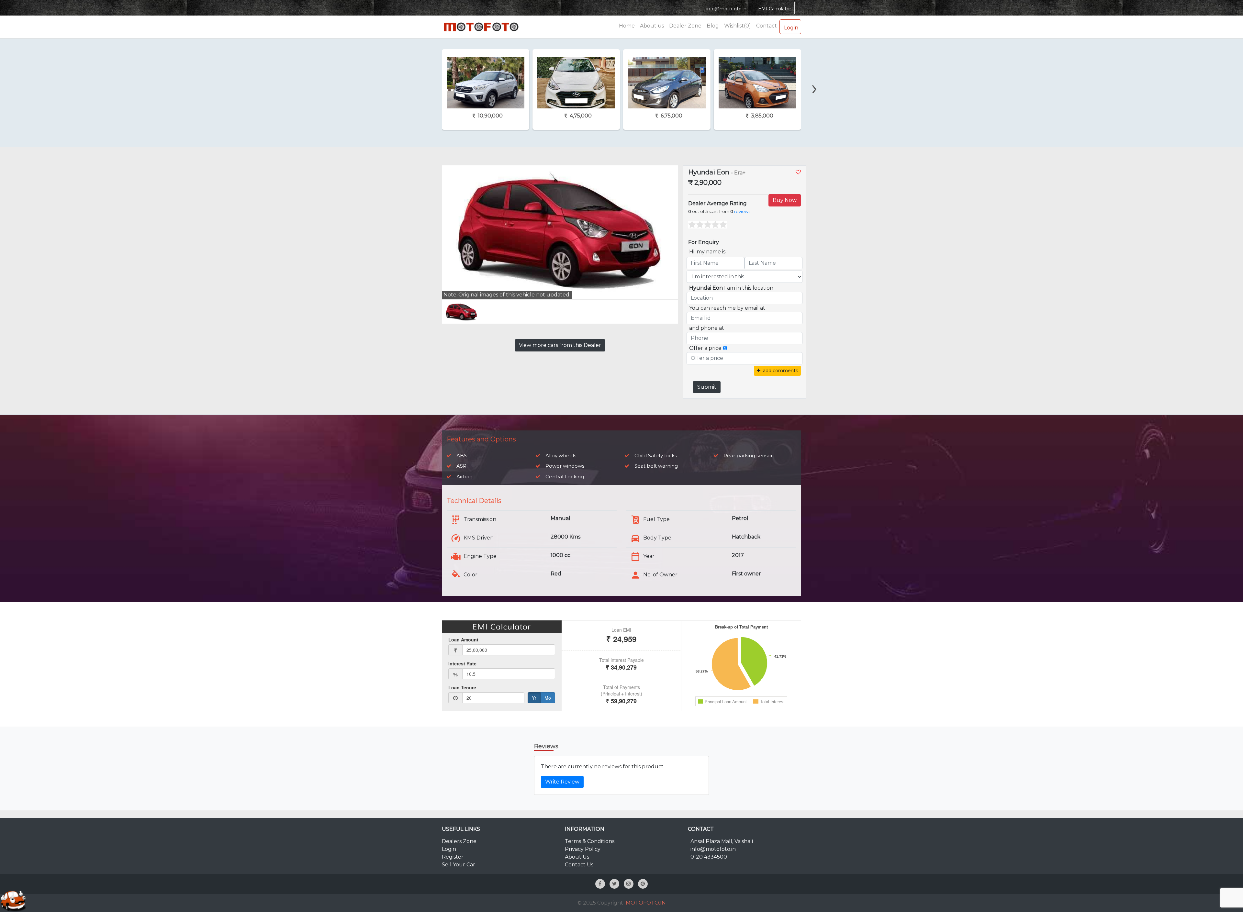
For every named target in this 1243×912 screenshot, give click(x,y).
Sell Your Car (458, 865)
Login (791, 28)
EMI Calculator (774, 9)
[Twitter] (614, 884)
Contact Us (579, 865)
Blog (713, 26)
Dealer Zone (685, 26)
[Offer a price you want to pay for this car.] (725, 348)
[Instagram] (628, 884)
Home (627, 26)
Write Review (562, 782)
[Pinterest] (643, 884)
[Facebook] (600, 884)
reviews (742, 211)
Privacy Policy (582, 849)
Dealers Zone (459, 841)
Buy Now (785, 200)
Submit (706, 387)
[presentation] (427, 77)
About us (652, 26)
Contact (766, 26)
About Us (577, 857)
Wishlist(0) (737, 26)
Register (453, 857)
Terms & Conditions (589, 841)
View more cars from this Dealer (560, 345)
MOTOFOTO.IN (646, 903)
